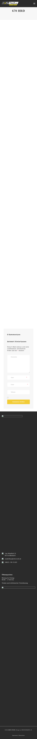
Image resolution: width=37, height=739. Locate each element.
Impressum (15, 735)
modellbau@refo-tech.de (13, 559)
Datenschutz (22, 735)
